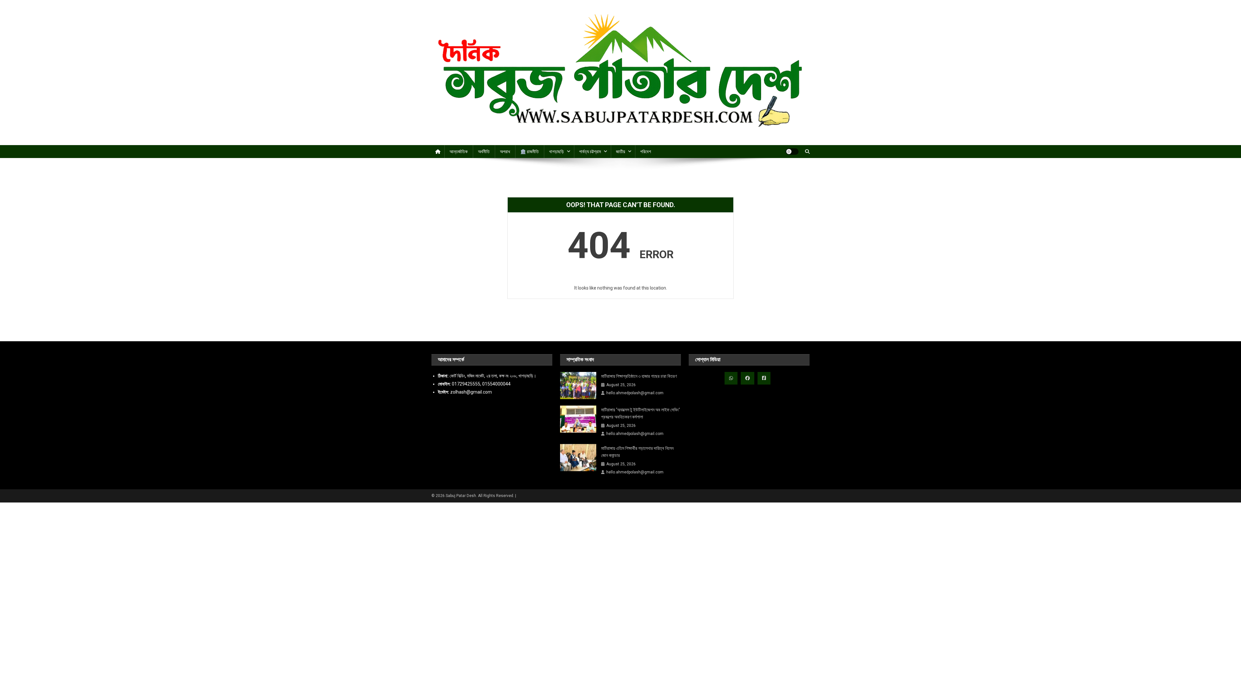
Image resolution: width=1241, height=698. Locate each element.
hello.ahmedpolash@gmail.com (634, 393)
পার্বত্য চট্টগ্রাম (590, 151)
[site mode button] (792, 151)
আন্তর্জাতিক (459, 151)
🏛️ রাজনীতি (529, 151)
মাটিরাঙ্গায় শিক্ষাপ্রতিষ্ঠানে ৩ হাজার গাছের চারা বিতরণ (639, 376)
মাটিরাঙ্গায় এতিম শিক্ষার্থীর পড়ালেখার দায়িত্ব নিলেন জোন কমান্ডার (637, 452)
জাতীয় (620, 151)
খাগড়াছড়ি (556, 151)
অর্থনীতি (484, 151)
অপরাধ (505, 151)
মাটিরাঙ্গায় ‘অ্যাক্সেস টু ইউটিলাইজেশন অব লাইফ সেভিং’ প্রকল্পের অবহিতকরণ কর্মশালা (640, 413)
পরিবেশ (645, 151)
